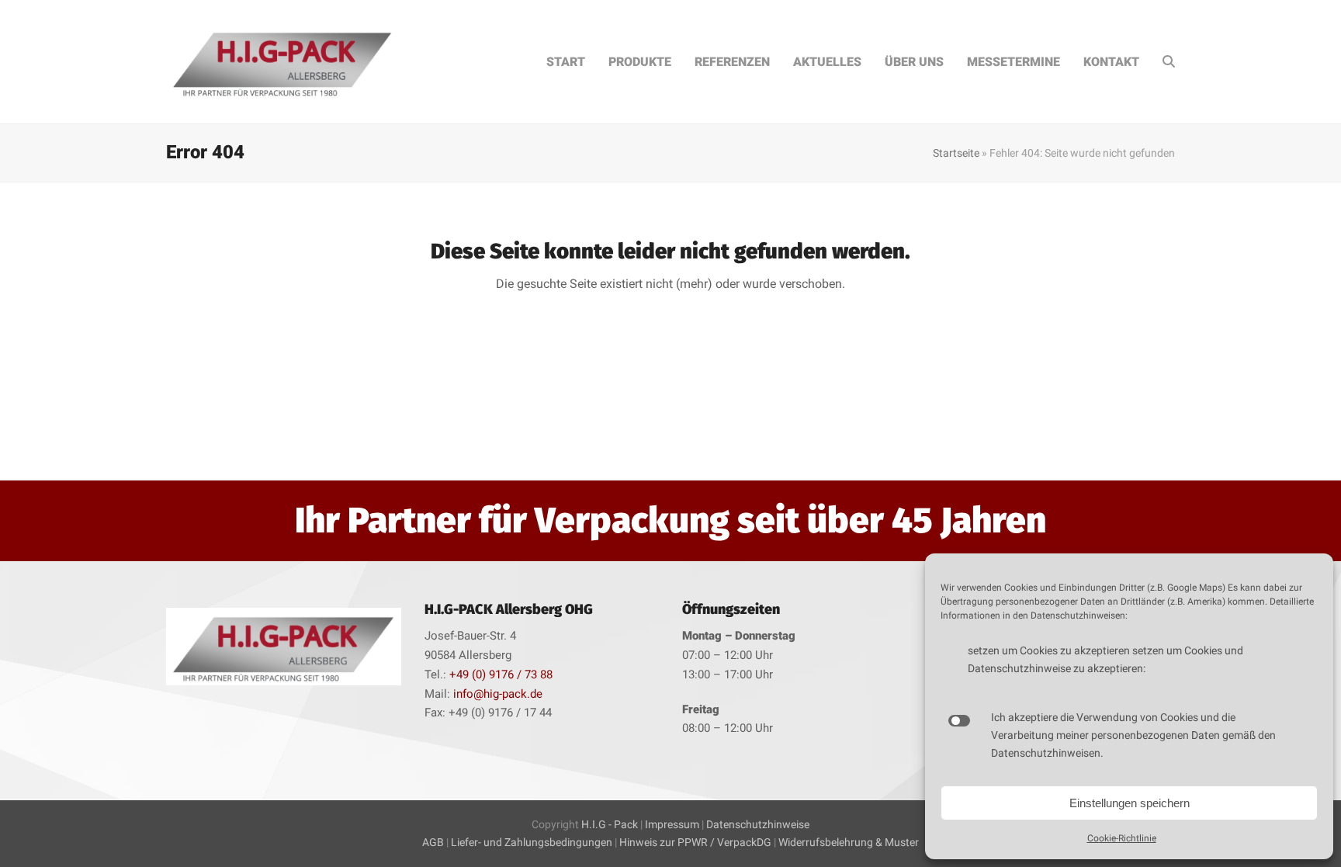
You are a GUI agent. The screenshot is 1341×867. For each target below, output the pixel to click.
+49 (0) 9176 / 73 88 (501, 674)
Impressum (672, 824)
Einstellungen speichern (1129, 803)
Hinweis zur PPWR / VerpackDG (695, 842)
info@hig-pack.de (497, 694)
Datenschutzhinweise (757, 824)
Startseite (956, 153)
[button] (1169, 62)
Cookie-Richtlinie (1121, 838)
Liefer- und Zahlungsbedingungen (533, 842)
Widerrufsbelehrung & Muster (848, 842)
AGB (433, 842)
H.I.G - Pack (609, 824)
